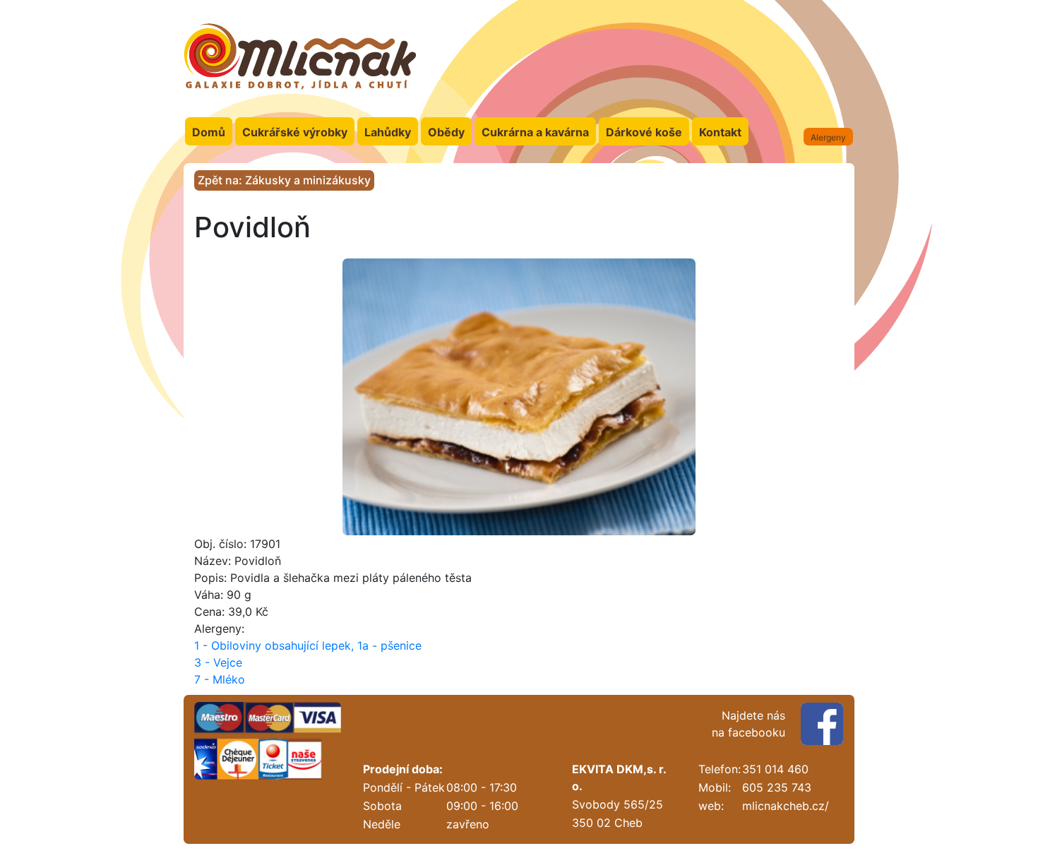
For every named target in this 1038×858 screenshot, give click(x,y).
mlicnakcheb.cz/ (785, 806)
